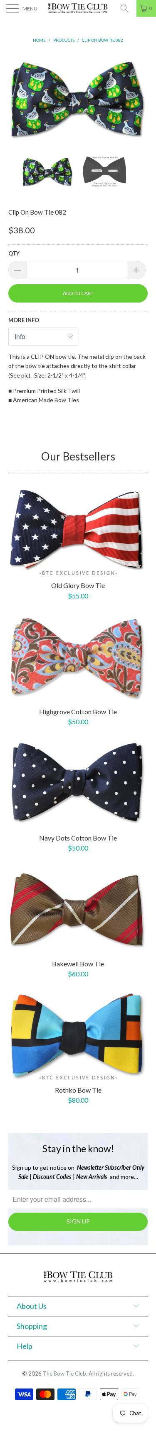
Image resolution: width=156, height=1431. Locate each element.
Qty (14, 253)
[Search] (127, 8)
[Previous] (16, 97)
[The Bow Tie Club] (78, 8)
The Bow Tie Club (64, 1373)
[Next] (139, 97)
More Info (23, 320)
